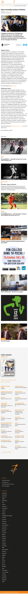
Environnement (5, 525)
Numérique (4, 545)
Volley (3, 581)
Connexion (16, 592)
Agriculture (4, 493)
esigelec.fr (14, 85)
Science (3, 560)
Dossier (10, 11)
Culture (3, 511)
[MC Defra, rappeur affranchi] (14, 172)
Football (4, 530)
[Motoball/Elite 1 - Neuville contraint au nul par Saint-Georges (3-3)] (14, 146)
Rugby (3, 557)
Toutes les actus (6, 5)
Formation (4, 532)
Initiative (4, 538)
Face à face (4, 527)
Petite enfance (5, 549)
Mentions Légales (5, 486)
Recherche (4, 553)
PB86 (3, 547)
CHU (3, 502)
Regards (3, 555)
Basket (3, 498)
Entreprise (4, 523)
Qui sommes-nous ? (6, 480)
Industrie (4, 536)
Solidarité (4, 566)
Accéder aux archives (6, 381)
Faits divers (4, 528)
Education (12, 5)
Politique (4, 551)
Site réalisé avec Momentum (8, 484)
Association (4, 495)
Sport (2, 156)
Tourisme (4, 574)
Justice (3, 542)
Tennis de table (5, 572)
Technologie (4, 570)
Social (3, 562)
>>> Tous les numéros (6, 452)
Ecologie (4, 517)
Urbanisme (4, 579)
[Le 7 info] (14, 1)
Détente (4, 513)
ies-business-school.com (17, 126)
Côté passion (4, 181)
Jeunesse (4, 540)
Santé (3, 558)
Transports (4, 575)
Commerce (4, 506)
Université (4, 577)
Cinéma (3, 504)
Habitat (3, 534)
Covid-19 (4, 510)
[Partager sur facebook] (26, 45)
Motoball (4, 543)
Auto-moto (4, 496)
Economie (4, 519)
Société (3, 564)
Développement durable (7, 515)
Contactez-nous (5, 482)
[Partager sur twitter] (23, 45)
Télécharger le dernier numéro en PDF (9, 379)
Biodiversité (4, 500)
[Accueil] (1, 5)
